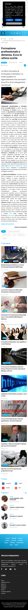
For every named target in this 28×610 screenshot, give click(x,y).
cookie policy (8, 17)
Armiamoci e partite (16, 516)
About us (3, 584)
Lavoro (16, 544)
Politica (11, 514)
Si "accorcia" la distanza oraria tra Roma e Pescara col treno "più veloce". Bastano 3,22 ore (13, 369)
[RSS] (20, 33)
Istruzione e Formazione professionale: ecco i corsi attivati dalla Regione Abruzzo (13, 317)
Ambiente (12, 542)
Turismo (8, 538)
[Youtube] (17, 33)
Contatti (3, 593)
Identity (5, 493)
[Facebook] (12, 33)
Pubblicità (3, 587)
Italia (21, 62)
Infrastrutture (20, 542)
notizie (4, 238)
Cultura (11, 496)
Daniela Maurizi (11, 215)
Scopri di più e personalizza (14, 23)
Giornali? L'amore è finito (18, 525)
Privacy (3, 589)
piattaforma (21, 234)
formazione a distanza (13, 231)
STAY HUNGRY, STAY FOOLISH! (16, 499)
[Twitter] (14, 33)
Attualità (14, 538)
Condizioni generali (5, 591)
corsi (14, 234)
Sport (11, 544)
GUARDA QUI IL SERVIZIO (7, 224)
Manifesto (3, 586)
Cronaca (20, 538)
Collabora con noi (5, 582)
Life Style (11, 38)
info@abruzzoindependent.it (8, 566)
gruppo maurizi (6, 234)
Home (4, 38)
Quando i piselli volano (17, 507)
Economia (13, 540)
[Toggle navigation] (3, 33)
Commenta (5, 65)
